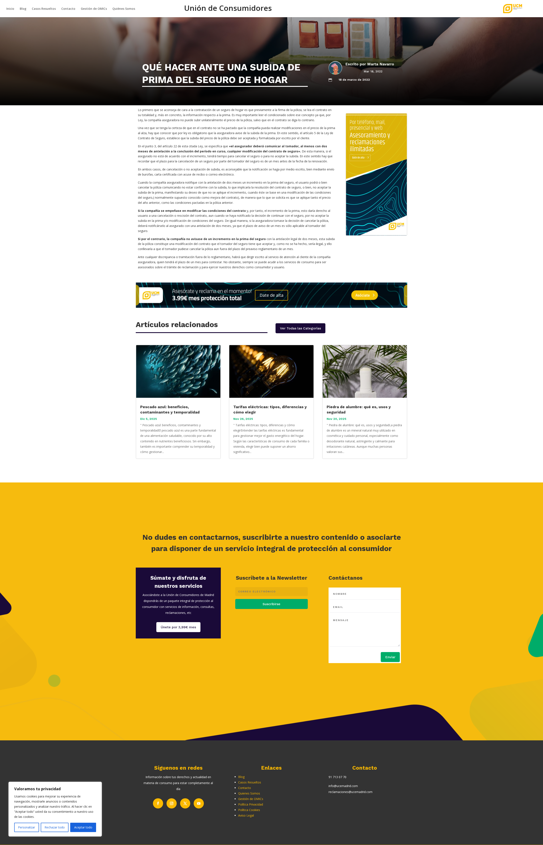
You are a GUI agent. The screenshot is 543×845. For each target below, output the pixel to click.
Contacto (68, 9)
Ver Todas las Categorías (300, 328)
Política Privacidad (250, 804)
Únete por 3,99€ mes (178, 627)
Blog (23, 9)
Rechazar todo (55, 827)
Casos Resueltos (44, 9)
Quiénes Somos (123, 9)
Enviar (390, 657)
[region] (55, 809)
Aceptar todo (83, 827)
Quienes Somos (249, 793)
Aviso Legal (246, 815)
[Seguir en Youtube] (199, 803)
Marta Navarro (380, 64)
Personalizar (26, 827)
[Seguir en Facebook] (158, 803)
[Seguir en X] (185, 803)
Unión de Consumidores (228, 10)
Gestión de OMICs (94, 9)
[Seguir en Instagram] (172, 803)
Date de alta (271, 295)
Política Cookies (249, 810)
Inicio (10, 9)
